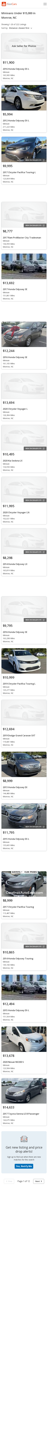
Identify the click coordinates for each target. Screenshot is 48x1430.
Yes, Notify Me (24, 1166)
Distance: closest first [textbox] (19, 28)
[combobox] (21, 28)
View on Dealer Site (33, 160)
